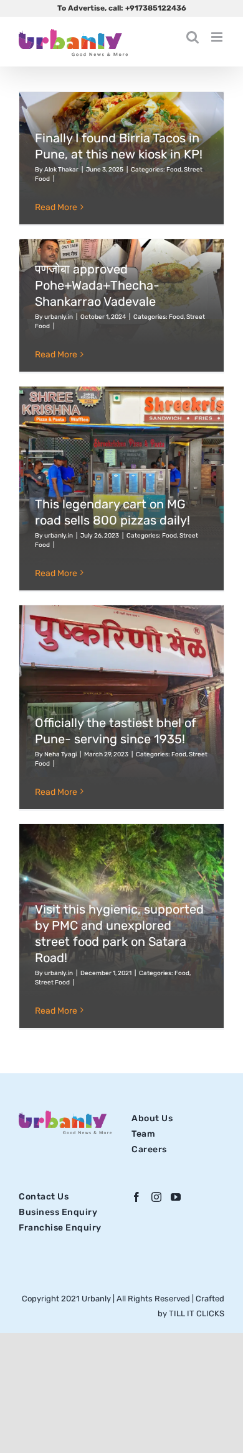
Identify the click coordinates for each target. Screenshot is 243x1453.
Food (173, 169)
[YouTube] (176, 1197)
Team (143, 1134)
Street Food (52, 982)
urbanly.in (58, 317)
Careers (149, 1149)
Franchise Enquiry (60, 1227)
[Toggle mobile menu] (217, 37)
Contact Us (44, 1196)
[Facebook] (136, 1197)
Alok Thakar (61, 169)
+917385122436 (155, 8)
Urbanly (97, 1298)
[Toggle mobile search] (192, 37)
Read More (56, 207)
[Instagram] (156, 1197)
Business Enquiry (58, 1212)
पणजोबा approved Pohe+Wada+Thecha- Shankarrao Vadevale (97, 285)
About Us (152, 1118)
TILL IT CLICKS (196, 1313)
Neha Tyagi (60, 754)
